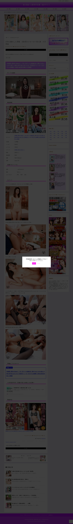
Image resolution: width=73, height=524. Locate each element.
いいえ (38, 263)
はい (34, 263)
